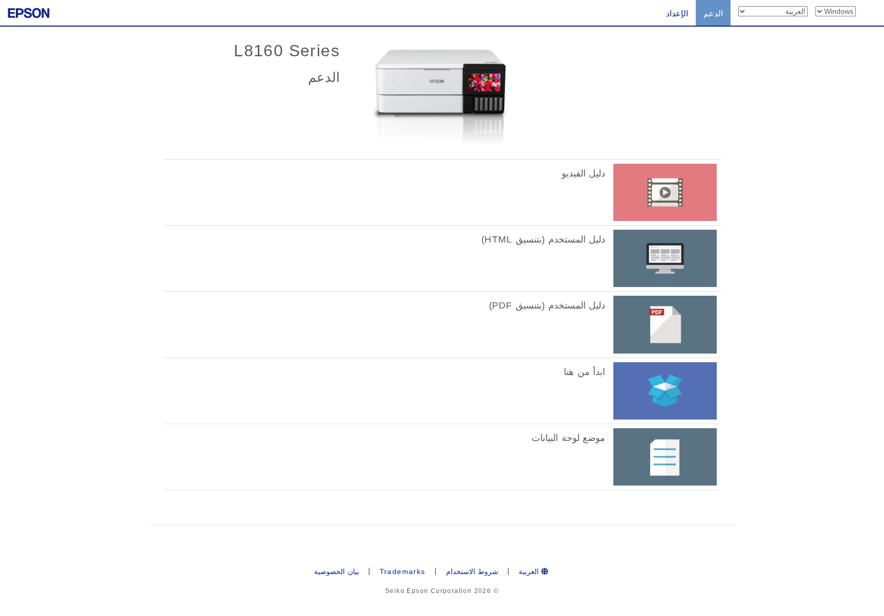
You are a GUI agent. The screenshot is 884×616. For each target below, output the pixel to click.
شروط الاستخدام (472, 571)
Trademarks (403, 571)
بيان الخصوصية (336, 571)
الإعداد (677, 13)
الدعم (713, 13)
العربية (530, 571)
